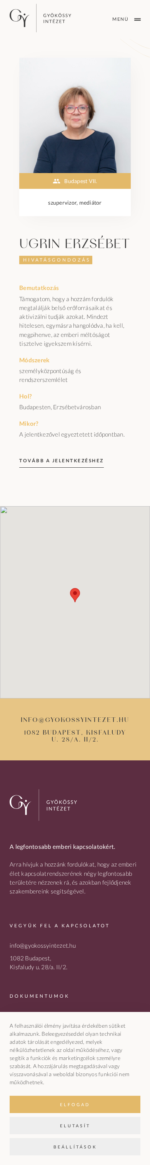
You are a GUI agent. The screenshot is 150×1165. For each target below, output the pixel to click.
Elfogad (75, 1104)
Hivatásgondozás (56, 260)
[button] (75, 595)
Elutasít (75, 1125)
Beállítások (75, 1146)
